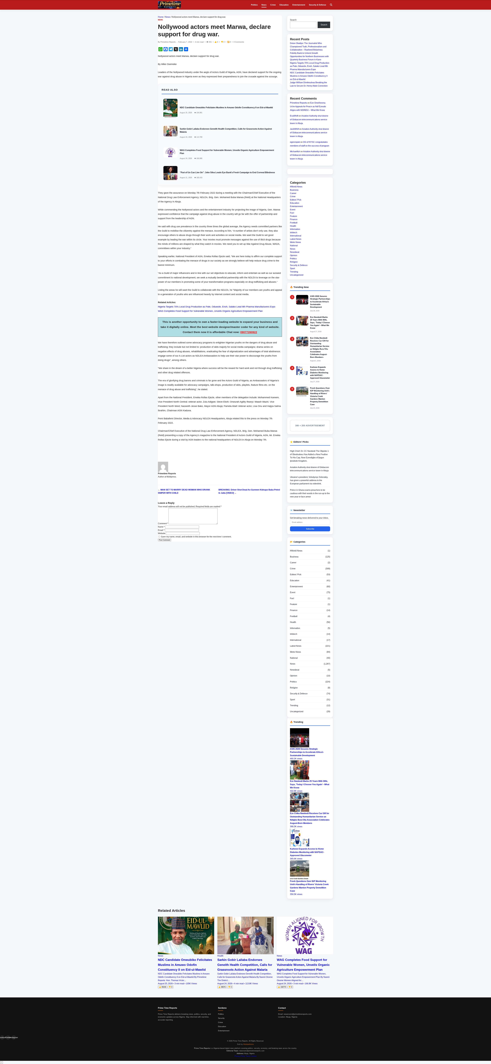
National (294, 245)
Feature (293, 216)
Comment (163, 523)
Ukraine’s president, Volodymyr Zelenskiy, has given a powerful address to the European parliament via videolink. (309, 480)
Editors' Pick (295, 200)
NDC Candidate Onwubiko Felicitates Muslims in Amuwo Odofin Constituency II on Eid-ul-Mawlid (226, 107)
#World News (296, 187)
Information (295, 229)
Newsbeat (294, 252)
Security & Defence (317, 5)
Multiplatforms (248, 1044)
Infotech (293, 232)
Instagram (14, 1037)
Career (293, 193)
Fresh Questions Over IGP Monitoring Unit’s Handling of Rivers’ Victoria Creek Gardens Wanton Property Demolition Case (320, 396)
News (263, 5)
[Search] (331, 4)
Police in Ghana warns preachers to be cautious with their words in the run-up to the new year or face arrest (310, 493)
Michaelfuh (295, 151)
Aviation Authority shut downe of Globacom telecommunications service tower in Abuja (309, 119)
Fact (292, 213)
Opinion (293, 255)
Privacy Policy (240, 1056)
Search (293, 20)
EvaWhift (294, 116)
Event (292, 209)
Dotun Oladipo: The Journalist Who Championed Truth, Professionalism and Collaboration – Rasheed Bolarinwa (308, 46)
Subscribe (310, 529)
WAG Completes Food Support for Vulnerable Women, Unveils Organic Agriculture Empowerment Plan (210, 311)
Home (160, 17)
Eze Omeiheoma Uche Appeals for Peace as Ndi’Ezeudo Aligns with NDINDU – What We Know (308, 106)
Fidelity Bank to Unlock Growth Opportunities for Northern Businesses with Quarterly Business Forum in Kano (309, 56)
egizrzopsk (295, 142)
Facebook (2, 1037)
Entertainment (298, 5)
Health (293, 226)
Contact (254, 1056)
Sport (292, 268)
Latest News (295, 239)
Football (293, 223)
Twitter (8, 1037)
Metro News (295, 242)
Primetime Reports (298, 103)
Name (161, 527)
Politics (254, 5)
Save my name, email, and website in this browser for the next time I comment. (196, 537)
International (295, 236)
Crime (273, 5)
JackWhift (294, 129)
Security (221, 1018)
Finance (293, 219)
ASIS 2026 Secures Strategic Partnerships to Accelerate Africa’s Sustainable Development (320, 301)
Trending (294, 272)
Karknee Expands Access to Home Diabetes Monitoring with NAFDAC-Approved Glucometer (320, 372)
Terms (248, 1056)
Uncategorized (296, 275)
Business (294, 190)
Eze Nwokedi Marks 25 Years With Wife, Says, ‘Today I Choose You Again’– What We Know (320, 322)
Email (161, 530)
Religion (294, 262)
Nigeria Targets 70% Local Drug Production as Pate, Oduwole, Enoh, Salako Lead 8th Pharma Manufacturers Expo (216, 306)
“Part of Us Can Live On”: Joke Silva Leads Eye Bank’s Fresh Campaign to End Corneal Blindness (227, 172)
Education (284, 5)
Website (161, 533)
